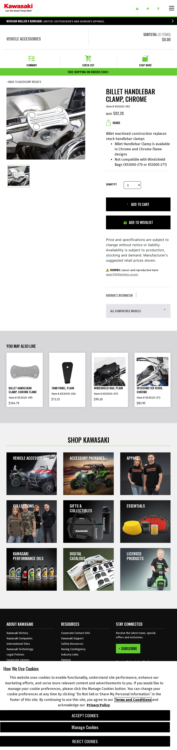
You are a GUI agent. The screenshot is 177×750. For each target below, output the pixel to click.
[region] (88, 705)
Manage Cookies (85, 727)
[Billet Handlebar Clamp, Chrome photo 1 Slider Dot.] (18, 176)
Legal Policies (15, 654)
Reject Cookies (85, 741)
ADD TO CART (139, 204)
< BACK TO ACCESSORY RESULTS (23, 81)
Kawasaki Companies (19, 638)
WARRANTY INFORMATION (119, 295)
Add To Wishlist (140, 222)
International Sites (18, 643)
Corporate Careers (18, 659)
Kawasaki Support (72, 638)
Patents (66, 659)
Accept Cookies (85, 715)
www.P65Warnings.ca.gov (122, 274)
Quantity (111, 184)
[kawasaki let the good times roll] (18, 8)
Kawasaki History (17, 633)
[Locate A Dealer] (160, 8)
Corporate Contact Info (75, 633)
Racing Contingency (73, 649)
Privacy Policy (98, 705)
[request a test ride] (149, 8)
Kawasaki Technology (19, 649)
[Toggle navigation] (171, 8)
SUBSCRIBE (129, 648)
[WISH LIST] (139, 8)
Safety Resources (72, 643)
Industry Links (70, 654)
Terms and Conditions (133, 700)
